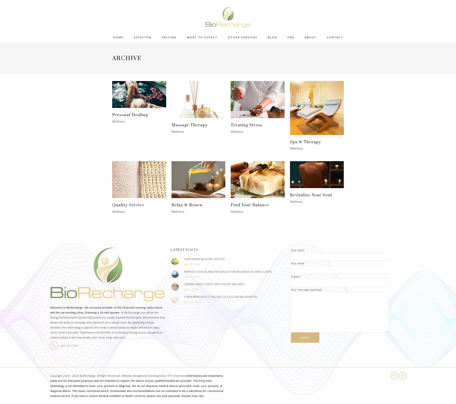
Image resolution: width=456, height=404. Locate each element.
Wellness (118, 121)
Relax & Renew (187, 205)
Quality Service (128, 205)
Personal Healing (130, 115)
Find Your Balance (250, 205)
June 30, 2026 (193, 302)
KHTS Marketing (177, 375)
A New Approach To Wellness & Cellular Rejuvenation (220, 297)
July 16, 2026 (192, 277)
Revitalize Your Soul (311, 195)
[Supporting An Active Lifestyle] (175, 261)
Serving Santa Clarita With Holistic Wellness (214, 284)
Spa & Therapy (305, 142)
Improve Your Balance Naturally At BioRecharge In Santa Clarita (228, 271)
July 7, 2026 (191, 289)
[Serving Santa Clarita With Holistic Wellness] (175, 287)
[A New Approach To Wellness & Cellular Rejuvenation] (175, 299)
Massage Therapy (190, 125)
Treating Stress (246, 125)
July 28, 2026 (192, 264)
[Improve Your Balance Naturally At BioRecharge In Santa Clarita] (175, 274)
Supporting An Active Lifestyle (204, 259)
